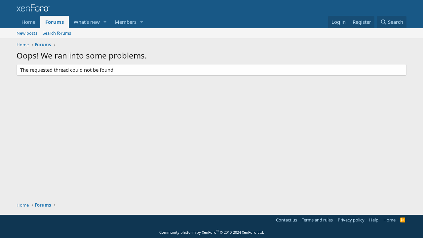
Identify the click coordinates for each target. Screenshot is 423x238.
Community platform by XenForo (211, 232)
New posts (27, 33)
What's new (87, 22)
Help (373, 220)
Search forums (57, 33)
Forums (54, 22)
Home (28, 22)
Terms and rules (317, 220)
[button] (105, 22)
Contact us (286, 220)
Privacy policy (351, 220)
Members (125, 22)
